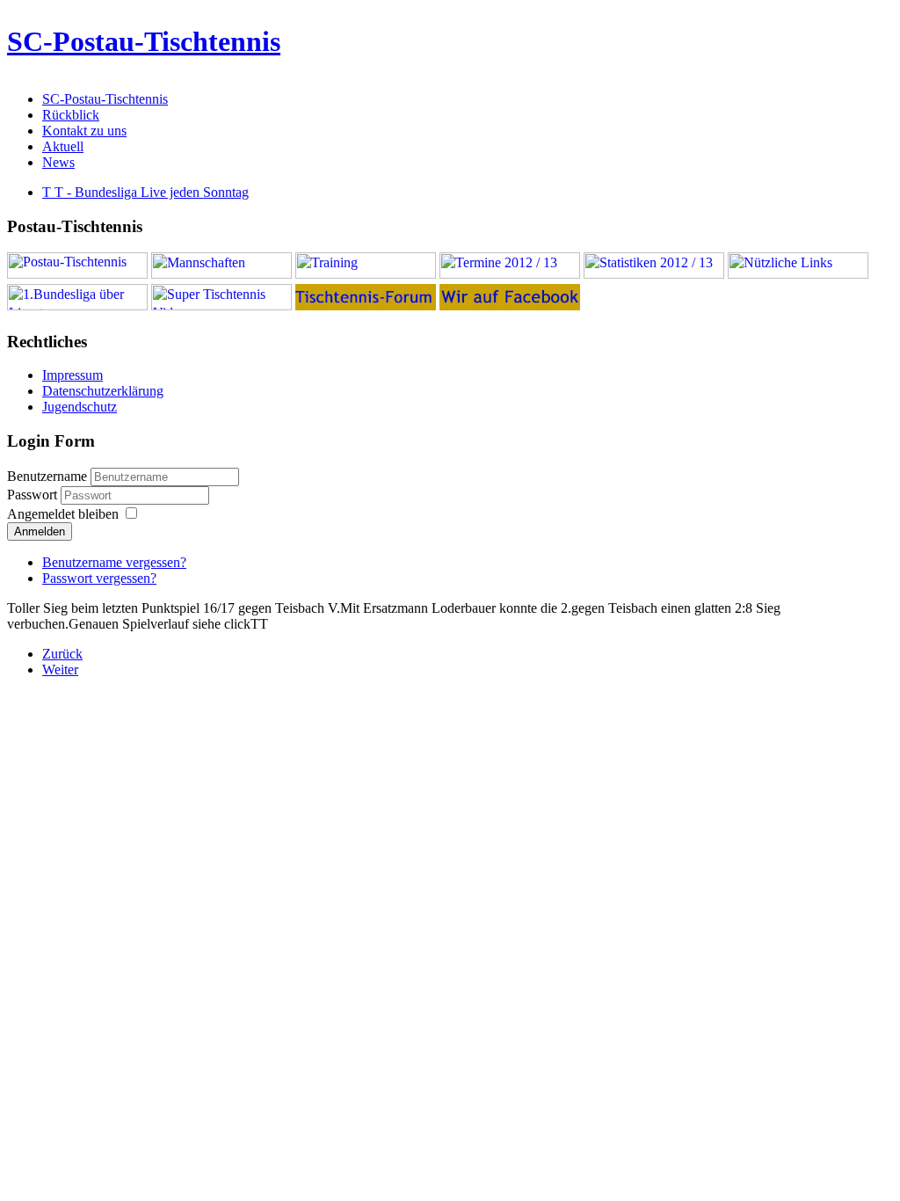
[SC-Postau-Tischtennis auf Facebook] (509, 305)
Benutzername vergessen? (114, 562)
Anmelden (39, 531)
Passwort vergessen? (99, 578)
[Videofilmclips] (221, 305)
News (58, 162)
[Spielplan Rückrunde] (654, 273)
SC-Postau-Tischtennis (143, 41)
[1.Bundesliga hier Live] (77, 305)
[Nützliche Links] (798, 273)
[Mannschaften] (221, 273)
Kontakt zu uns (84, 130)
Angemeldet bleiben (63, 513)
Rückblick (70, 114)
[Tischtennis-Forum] (365, 305)
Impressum (72, 375)
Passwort (34, 494)
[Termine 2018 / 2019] (509, 273)
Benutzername (47, 476)
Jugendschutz (79, 406)
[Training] (365, 273)
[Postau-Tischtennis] (77, 273)
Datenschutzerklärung (102, 390)
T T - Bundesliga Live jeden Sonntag (145, 192)
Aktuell (62, 146)
